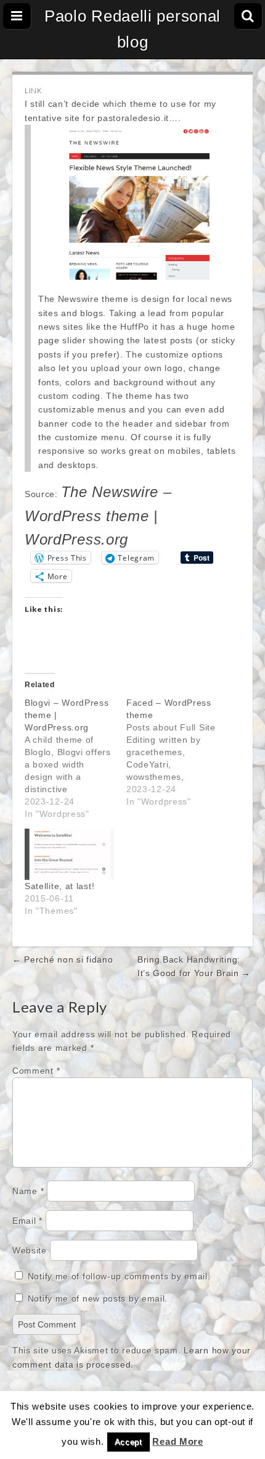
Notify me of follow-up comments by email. (119, 1276)
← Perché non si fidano (62, 959)
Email (27, 1221)
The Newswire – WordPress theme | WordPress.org (98, 515)
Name (28, 1191)
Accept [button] (128, 1442)
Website (29, 1250)
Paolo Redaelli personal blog (132, 29)
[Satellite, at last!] (69, 854)
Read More (177, 1441)
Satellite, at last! (59, 886)
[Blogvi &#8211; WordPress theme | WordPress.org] (75, 758)
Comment (36, 1071)
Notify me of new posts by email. (98, 1298)
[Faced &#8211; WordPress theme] (177, 752)
